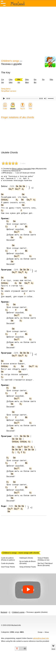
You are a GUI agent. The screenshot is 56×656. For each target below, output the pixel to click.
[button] (28, 589)
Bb (26, 226)
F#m (51, 80)
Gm (23, 194)
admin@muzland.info (41, 638)
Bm (35, 82)
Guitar (5, 108)
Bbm (27, 82)
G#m (10, 82)
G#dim (4, 199)
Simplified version (8, 91)
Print (30, 108)
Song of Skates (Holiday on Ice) (43, 559)
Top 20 (22, 108)
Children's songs (10, 61)
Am (19, 82)
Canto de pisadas (7, 563)
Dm (17, 186)
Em (35, 80)
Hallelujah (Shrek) (26, 558)
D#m (27, 80)
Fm (43, 80)
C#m (10, 80)
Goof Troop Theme (8, 567)
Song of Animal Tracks (27, 567)
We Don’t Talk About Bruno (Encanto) (45, 564)
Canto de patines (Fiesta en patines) (8, 559)
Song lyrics (5, 89)
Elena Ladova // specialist (21, 169)
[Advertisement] (28, 32)
